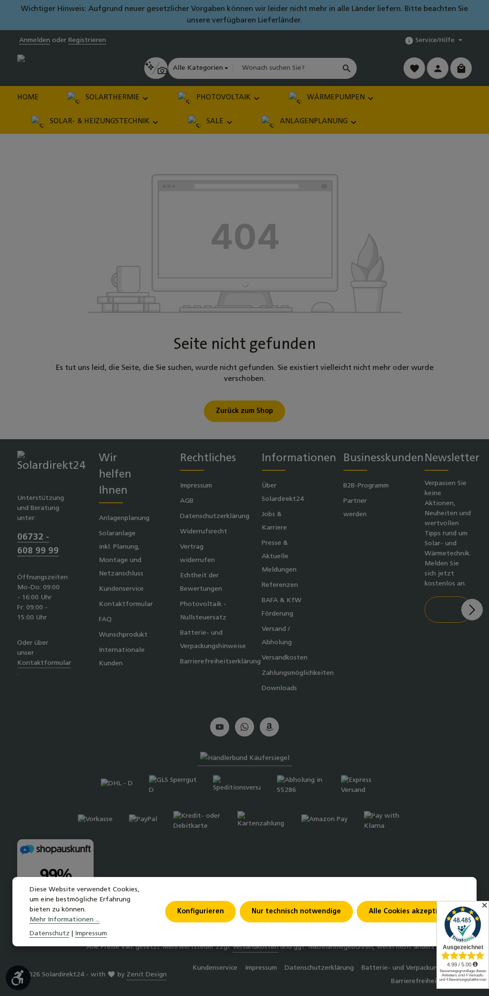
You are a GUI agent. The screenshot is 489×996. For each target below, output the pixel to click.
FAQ (105, 619)
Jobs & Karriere (274, 521)
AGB (186, 501)
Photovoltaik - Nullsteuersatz (203, 611)
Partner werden (355, 508)
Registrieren (87, 40)
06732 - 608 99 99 (38, 544)
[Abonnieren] (472, 609)
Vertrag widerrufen (197, 553)
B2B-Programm (366, 485)
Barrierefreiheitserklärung (220, 661)
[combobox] (285, 68)
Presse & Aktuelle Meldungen (279, 557)
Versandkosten (285, 657)
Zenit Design (147, 974)
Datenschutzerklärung (214, 516)
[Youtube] (219, 726)
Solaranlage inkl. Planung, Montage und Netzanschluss (121, 553)
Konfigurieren (200, 911)
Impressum (196, 485)
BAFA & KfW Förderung (281, 607)
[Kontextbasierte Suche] (156, 68)
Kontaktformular (44, 663)
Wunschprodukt (123, 635)
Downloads (279, 688)
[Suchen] (347, 68)
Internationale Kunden (122, 657)
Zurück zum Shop (244, 411)
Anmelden (34, 40)
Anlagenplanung (124, 518)
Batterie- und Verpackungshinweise (213, 639)
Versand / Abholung (277, 636)
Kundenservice (121, 589)
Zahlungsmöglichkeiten (298, 673)
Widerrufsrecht (203, 531)
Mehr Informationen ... (65, 919)
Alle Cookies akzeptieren (411, 911)
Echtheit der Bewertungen (201, 582)
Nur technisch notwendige (296, 911)
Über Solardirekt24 (283, 492)
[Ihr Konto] (437, 68)
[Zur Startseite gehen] (57, 68)
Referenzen (280, 585)
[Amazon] (269, 726)
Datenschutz (50, 933)
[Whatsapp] (244, 726)
